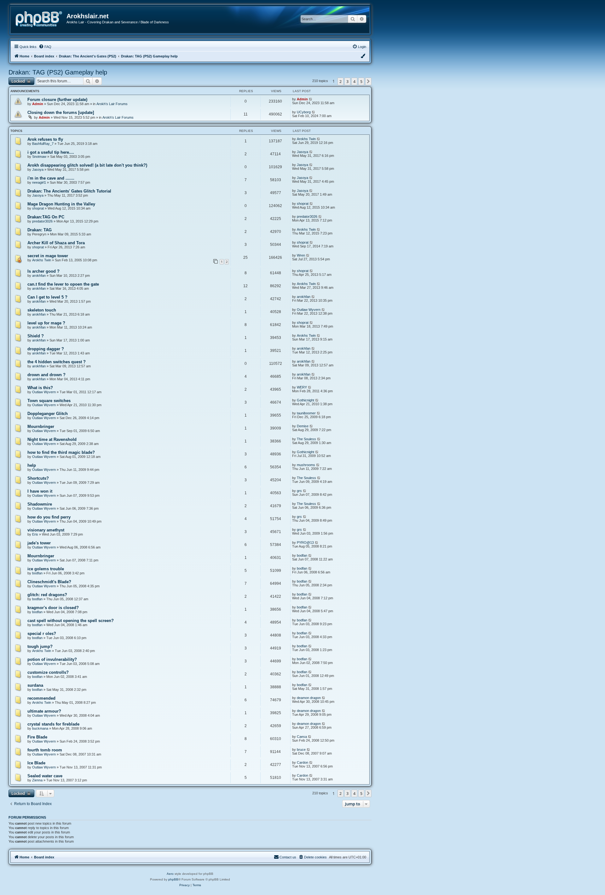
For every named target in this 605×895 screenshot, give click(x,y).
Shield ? (35, 336)
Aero (170, 873)
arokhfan (39, 275)
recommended (41, 698)
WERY (302, 387)
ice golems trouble (45, 568)
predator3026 (42, 221)
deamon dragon (309, 698)
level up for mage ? (46, 323)
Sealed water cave (44, 775)
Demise (302, 426)
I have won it (39, 491)
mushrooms (306, 465)
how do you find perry (49, 517)
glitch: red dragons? (47, 594)
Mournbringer (40, 426)
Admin (37, 104)
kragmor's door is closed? (53, 607)
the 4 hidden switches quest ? (56, 361)
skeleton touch (41, 310)
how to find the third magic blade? (61, 452)
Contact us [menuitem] (287, 857)
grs (299, 491)
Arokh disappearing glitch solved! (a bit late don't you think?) (87, 165)
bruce (301, 749)
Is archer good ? (43, 271)
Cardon (302, 762)
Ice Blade (36, 763)
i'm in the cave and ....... (50, 178)
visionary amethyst (45, 530)
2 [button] (340, 81)
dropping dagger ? (45, 349)
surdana (35, 685)
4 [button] (354, 81)
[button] (368, 81)
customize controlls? (48, 672)
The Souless (306, 439)
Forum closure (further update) (57, 99)
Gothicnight (305, 400)
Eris (35, 534)
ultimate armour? (44, 711)
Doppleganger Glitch (47, 413)
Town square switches (49, 400)
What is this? (40, 387)
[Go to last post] (311, 99)
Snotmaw (39, 156)
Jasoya (302, 152)
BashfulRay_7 (43, 143)
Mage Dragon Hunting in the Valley (61, 204)
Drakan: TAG (39, 230)
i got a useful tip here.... (50, 152)
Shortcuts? (38, 478)
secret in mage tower (47, 255)
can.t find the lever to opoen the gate (63, 284)
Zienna (37, 780)
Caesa (302, 736)
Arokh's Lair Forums (112, 104)
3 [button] (347, 81)
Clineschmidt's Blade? (49, 581)
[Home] (40, 18)
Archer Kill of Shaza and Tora (56, 242)
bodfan (302, 555)
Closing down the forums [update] (60, 112)
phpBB (173, 879)
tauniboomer (306, 413)
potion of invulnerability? (52, 659)
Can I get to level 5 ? (47, 297)
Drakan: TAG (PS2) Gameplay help (58, 72)
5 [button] (361, 81)
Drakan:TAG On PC (45, 217)
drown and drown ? (46, 374)
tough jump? (40, 646)
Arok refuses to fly (45, 139)
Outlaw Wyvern (308, 309)
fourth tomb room (44, 750)
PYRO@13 (305, 542)
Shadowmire (39, 504)
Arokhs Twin (306, 139)
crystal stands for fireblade (53, 724)
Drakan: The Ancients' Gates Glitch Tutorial (69, 191)
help (31, 465)
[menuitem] (45, 46)
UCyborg (304, 112)
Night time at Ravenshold (52, 439)
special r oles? (41, 633)
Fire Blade (37, 737)
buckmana (40, 728)
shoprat (38, 208)
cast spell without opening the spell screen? (70, 620)
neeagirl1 (39, 182)
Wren (301, 255)
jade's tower (39, 543)
